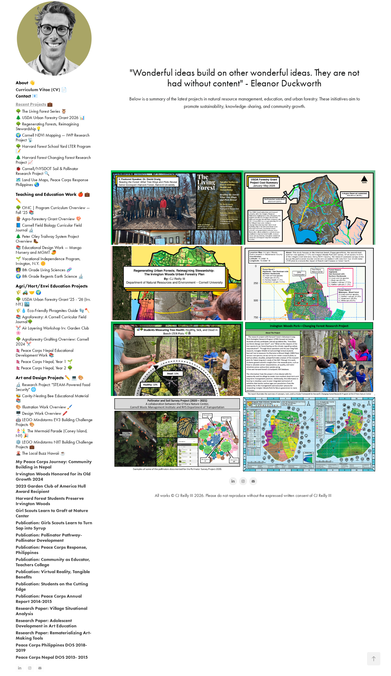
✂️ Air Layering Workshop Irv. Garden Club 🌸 (52, 330)
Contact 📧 (27, 96)
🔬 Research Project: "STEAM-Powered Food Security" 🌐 (53, 387)
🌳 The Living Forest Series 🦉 (41, 111)
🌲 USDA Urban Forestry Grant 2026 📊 (50, 117)
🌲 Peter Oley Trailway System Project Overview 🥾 (47, 239)
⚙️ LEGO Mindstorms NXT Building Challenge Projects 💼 (54, 444)
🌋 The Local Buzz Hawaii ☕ (40, 453)
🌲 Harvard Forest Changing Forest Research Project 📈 (53, 160)
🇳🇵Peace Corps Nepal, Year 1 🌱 (44, 361)
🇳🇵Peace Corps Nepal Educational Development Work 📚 (44, 353)
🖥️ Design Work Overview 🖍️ (42, 413)
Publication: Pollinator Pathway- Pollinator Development (49, 537)
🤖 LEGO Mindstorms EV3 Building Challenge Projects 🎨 (54, 422)
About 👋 (25, 82)
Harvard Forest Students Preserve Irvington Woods (50, 501)
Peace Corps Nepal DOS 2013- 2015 (52, 657)
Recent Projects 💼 (34, 104)
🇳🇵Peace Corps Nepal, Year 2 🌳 (44, 367)
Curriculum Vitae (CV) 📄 (41, 89)
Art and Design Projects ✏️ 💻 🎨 (50, 377)
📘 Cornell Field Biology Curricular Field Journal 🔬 (49, 228)
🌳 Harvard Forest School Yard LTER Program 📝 (53, 149)
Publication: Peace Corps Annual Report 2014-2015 (49, 598)
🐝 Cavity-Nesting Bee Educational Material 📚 (52, 398)
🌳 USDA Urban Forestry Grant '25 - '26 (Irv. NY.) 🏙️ (53, 302)
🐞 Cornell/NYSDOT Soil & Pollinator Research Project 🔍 (47, 171)
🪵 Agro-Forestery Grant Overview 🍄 (48, 218)
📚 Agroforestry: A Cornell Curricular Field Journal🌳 (51, 319)
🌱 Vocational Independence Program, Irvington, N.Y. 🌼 (48, 261)
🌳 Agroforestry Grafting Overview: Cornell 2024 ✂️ (52, 342)
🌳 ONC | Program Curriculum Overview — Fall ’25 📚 (53, 210)
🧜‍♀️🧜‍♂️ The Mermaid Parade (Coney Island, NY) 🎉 (52, 433)
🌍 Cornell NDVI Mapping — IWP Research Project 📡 (53, 137)
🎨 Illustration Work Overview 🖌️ (44, 406)
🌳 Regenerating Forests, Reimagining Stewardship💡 (47, 126)
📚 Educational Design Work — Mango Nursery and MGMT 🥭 (48, 250)
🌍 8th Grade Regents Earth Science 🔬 (50, 276)
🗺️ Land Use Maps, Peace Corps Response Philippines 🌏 (52, 182)
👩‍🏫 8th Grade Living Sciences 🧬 (44, 269)
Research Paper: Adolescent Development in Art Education (46, 623)
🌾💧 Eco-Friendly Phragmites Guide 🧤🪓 (53, 310)
